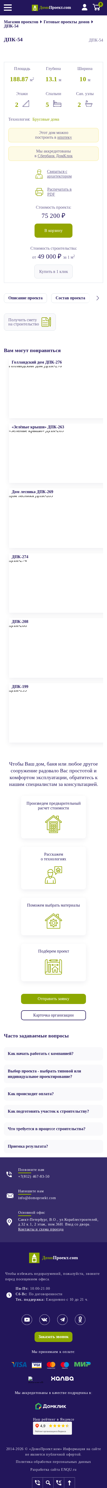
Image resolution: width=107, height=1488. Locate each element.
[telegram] (62, 1324)
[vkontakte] (44, 1324)
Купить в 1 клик (53, 271)
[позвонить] (37, 1482)
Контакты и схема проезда (41, 1229)
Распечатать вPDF (59, 191)
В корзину (53, 230)
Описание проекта (25, 298)
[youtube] (27, 1324)
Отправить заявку (53, 998)
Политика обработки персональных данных (53, 1462)
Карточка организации (53, 1015)
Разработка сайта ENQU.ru (53, 1470)
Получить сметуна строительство (23, 322)
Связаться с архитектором (59, 173)
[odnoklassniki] (80, 1324)
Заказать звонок (53, 1336)
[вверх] (69, 1482)
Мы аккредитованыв (54, 153)
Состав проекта (70, 298)
